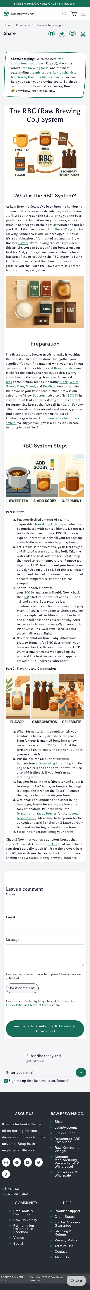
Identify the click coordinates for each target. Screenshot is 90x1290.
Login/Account (66, 1127)
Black (64, 382)
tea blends (18, 77)
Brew (58, 368)
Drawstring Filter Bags (50, 524)
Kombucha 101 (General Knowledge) (39, 25)
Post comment (22, 988)
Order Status (65, 1216)
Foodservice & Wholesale (66, 1173)
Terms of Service (40, 1004)
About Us (62, 1257)
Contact (61, 1251)
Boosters (68, 368)
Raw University (25, 1220)
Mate (20, 386)
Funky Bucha (65, 1133)
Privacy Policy (15, 1004)
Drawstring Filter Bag (54, 763)
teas (9, 382)
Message (12, 940)
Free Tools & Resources (23, 1212)
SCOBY (52, 844)
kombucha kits (64, 72)
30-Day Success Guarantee (68, 1223)
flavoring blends (40, 77)
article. (11, 423)
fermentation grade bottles (37, 813)
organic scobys (40, 72)
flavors (23, 243)
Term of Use (64, 1246)
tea (56, 238)
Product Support (67, 1211)
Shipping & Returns (63, 1232)
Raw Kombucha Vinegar (67, 1149)
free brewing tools (34, 68)
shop (19, 368)
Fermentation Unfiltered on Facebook (23, 1229)
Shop (59, 1121)
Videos (18, 1237)
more (60, 77)
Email (10, 917)
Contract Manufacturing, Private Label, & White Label (67, 1161)
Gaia (66, 405)
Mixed (30, 386)
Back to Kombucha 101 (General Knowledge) (48, 1028)
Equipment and (50, 418)
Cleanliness (70, 418)
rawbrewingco (15, 1193)
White (73, 382)
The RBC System (66, 229)
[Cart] (74, 13)
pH (26, 597)
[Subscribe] (81, 1072)
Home (7, 25)
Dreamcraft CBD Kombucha (68, 1140)
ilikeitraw (11, 1188)
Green (10, 386)
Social (18, 1243)
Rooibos (49, 386)
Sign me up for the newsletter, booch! (38, 1081)
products (29, 86)
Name (10, 894)
